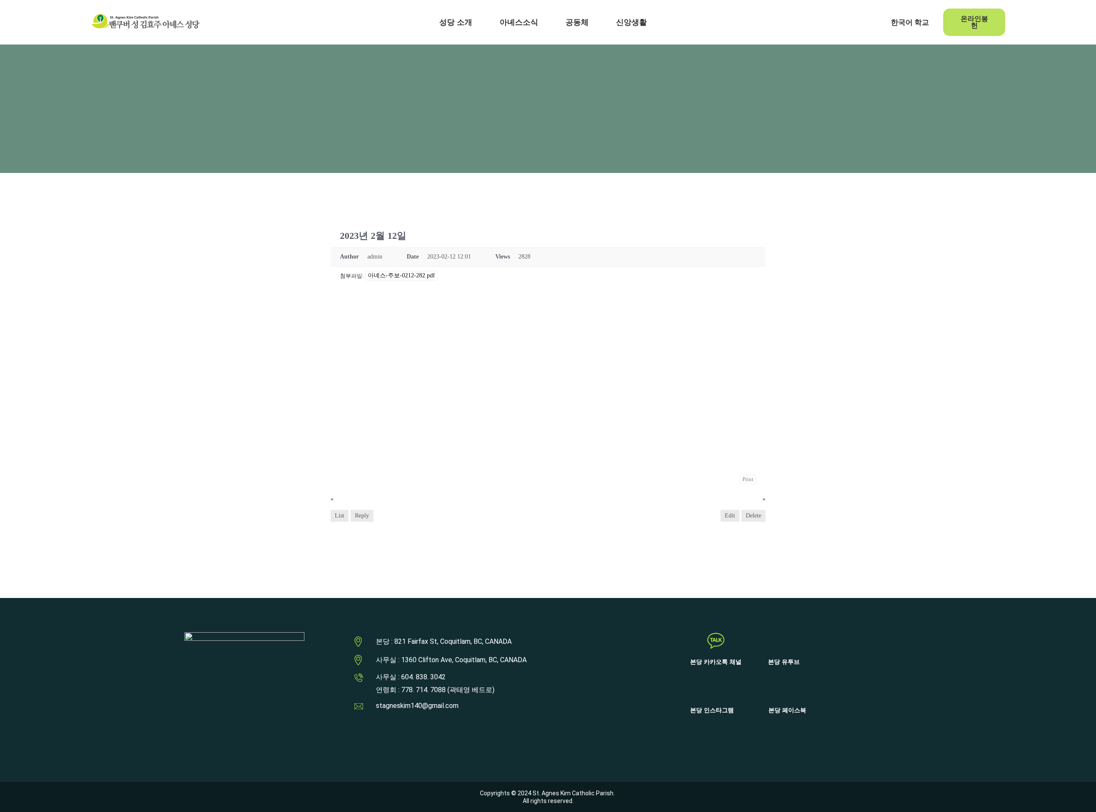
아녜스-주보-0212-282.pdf (401, 275)
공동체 (577, 22)
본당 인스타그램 (712, 710)
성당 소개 (455, 22)
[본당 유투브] (783, 640)
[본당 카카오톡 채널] (715, 640)
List (339, 515)
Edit (730, 515)
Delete (753, 515)
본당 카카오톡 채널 (716, 662)
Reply (362, 515)
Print (748, 479)
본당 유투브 (784, 662)
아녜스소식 (519, 22)
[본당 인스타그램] (712, 689)
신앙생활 (631, 22)
